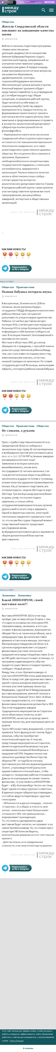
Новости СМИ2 (6, 281)
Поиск (43, 10)
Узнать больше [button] (17, 1040)
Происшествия (25, 287)
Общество (8, 21)
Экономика (8, 595)
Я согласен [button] (28, 1048)
